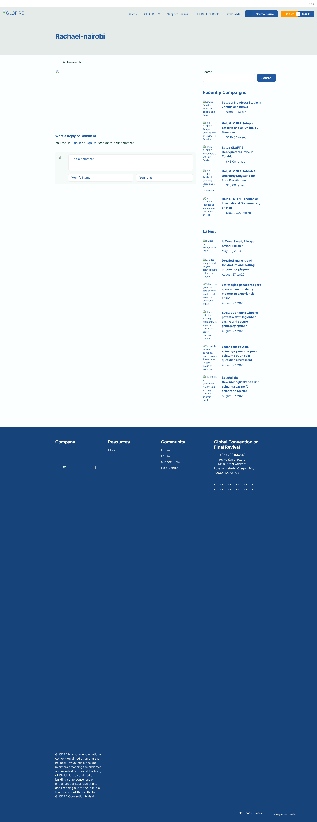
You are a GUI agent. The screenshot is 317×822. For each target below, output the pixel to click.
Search (132, 14)
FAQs (111, 450)
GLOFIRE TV (152, 14)
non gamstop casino (284, 814)
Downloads (233, 14)
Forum (165, 450)
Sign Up (289, 13)
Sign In (306, 13)
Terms (248, 813)
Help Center (169, 468)
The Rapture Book (207, 14)
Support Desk (170, 462)
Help (311, 3)
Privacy (258, 813)
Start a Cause (265, 14)
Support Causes (177, 14)
